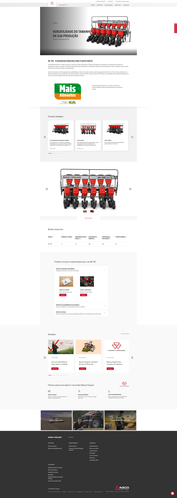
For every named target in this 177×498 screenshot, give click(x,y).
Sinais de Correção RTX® (54, 481)
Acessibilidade (79, 491)
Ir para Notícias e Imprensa (125, 333)
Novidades (92, 453)
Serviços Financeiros (109, 5)
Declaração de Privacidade (54, 491)
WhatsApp (92, 457)
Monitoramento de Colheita (55, 467)
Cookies (64, 491)
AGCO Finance (72, 446)
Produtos (93, 5)
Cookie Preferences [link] (98, 491)
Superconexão (93, 450)
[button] (50, 152)
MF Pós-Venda (99, 5)
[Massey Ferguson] (52, 3)
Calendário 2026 (94, 460)
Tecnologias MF (126, 5)
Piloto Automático (52, 470)
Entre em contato (94, 448)
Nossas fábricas (94, 446)
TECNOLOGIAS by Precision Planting (55, 477)
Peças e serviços (52, 446)
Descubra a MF (118, 5)
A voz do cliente (94, 455)
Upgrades (50, 474)
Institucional (71, 491)
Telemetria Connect (53, 472)
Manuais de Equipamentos (55, 448)
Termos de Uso (88, 491)
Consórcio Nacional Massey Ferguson (76, 449)
